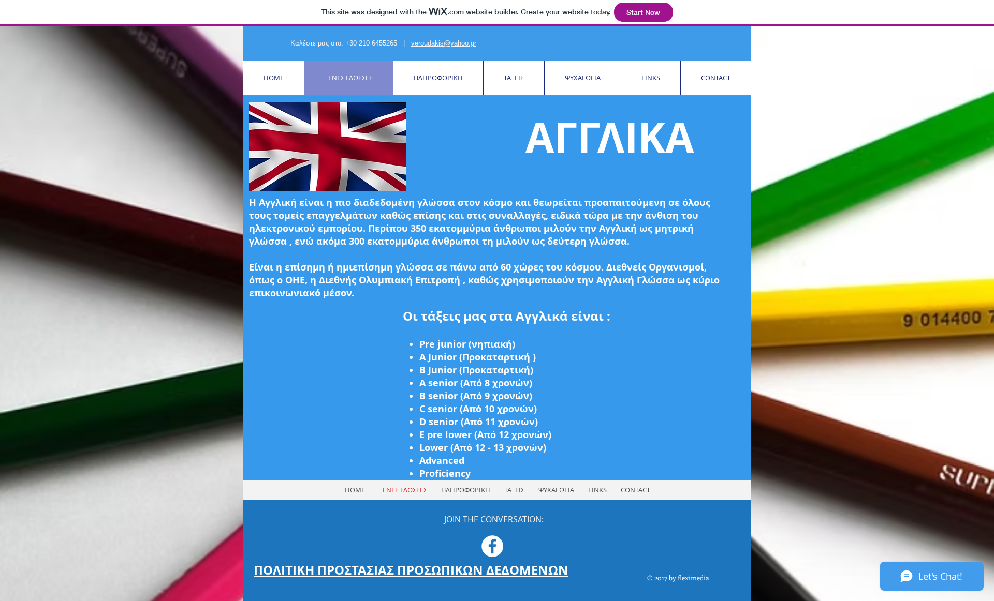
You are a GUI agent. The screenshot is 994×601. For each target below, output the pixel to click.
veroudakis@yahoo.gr (443, 43)
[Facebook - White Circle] (492, 546)
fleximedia (693, 577)
